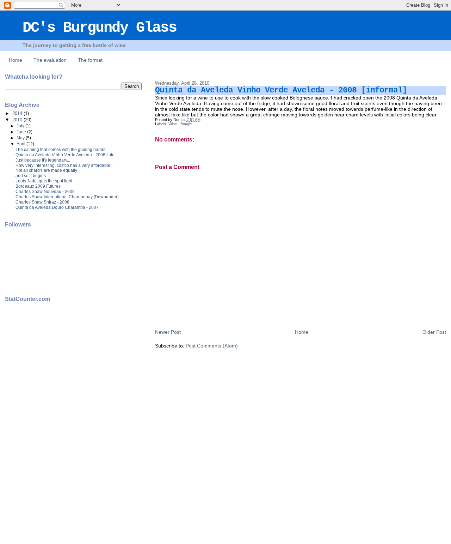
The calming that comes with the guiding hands (60, 149)
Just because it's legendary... (43, 160)
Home (15, 60)
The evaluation (50, 60)
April (21, 143)
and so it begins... (32, 176)
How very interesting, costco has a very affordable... (64, 165)
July (21, 125)
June (22, 131)
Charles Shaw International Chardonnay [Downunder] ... (69, 197)
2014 (18, 113)
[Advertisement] (33, 420)
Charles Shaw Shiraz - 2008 (42, 202)
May (21, 137)
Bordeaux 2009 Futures (38, 186)
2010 (18, 119)
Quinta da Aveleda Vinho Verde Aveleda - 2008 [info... (67, 155)
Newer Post (168, 332)
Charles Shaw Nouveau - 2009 (45, 191)
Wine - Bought (180, 124)
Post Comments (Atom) (212, 346)
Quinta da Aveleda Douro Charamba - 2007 (57, 207)
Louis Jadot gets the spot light (44, 181)
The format (90, 60)
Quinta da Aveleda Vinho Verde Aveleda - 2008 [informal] (281, 90)
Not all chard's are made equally (46, 170)
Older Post (434, 332)
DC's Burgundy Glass (100, 27)
